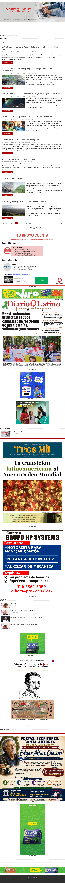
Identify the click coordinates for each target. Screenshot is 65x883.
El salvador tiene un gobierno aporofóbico (20, 431)
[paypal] (40, 227)
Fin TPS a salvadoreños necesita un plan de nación (22, 610)
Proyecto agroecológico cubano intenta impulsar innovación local (27, 201)
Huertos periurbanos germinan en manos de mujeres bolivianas (27, 117)
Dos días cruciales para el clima (14, 179)
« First (2, 223)
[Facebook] (28, 227)
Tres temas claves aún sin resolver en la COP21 (20, 159)
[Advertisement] (32, 27)
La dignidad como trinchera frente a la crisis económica (23, 624)
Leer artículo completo (7, 62)
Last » (30, 223)
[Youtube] (34, 227)
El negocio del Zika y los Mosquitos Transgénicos (21, 140)
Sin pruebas (13, 603)
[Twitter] (31, 227)
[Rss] (25, 227)
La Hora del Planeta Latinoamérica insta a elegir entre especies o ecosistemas (32, 94)
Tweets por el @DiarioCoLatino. (9, 732)
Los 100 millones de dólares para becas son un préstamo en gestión (27, 617)
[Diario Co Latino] (32, 11)
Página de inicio (4, 35)
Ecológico (14, 51)
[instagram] (37, 227)
